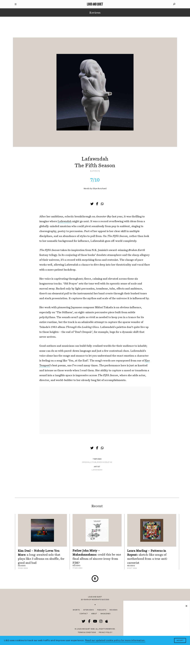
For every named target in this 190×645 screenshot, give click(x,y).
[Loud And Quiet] (95, 4)
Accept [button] (180, 640)
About (94, 614)
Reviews (113, 610)
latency (95, 171)
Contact (84, 614)
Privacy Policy (105, 632)
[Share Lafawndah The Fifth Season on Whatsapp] (102, 204)
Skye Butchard (99, 188)
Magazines (105, 614)
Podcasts (101, 610)
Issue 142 (108, 462)
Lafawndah (64, 221)
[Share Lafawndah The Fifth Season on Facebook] (97, 204)
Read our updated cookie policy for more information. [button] (115, 640)
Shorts (76, 610)
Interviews (88, 610)
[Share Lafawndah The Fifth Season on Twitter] (92, 204)
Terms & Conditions (87, 632)
